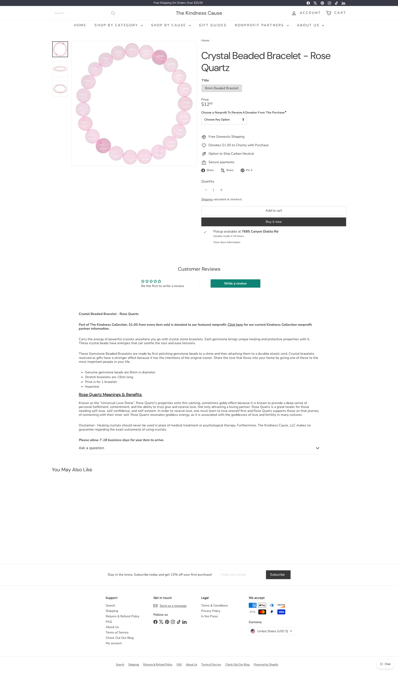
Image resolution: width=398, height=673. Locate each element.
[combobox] (85, 13)
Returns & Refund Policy (123, 616)
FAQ (109, 622)
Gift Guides (213, 25)
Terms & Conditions (214, 605)
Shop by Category (117, 25)
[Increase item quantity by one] (221, 190)
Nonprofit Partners (260, 25)
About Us (309, 25)
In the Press (209, 616)
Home (80, 25)
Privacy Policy (210, 611)
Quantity (207, 181)
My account (114, 643)
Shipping (206, 199)
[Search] (113, 13)
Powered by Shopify (266, 664)
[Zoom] (134, 103)
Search (110, 605)
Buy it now (274, 222)
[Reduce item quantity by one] (205, 190)
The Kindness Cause (199, 13)
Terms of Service (117, 632)
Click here (235, 324)
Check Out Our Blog (120, 638)
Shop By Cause (169, 25)
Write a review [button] (235, 283)
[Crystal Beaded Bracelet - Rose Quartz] (76, 516)
